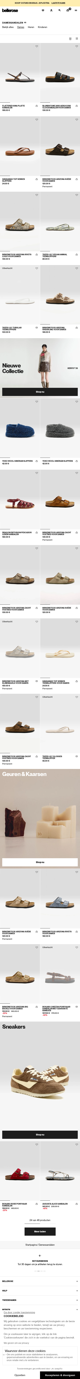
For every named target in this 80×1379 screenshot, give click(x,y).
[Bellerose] (10, 10)
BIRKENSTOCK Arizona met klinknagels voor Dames (15, 682)
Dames (20, 27)
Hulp (4, 1291)
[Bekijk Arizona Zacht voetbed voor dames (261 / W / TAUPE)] (20, 575)
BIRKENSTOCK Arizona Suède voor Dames (56, 180)
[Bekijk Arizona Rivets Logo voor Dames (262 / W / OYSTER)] (20, 221)
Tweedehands (9, 1300)
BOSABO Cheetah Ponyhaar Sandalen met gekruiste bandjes (56, 1008)
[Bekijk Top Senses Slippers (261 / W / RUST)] (20, 146)
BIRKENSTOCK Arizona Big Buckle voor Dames (15, 1008)
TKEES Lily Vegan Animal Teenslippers (54, 255)
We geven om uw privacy (16, 1343)
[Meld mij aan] (36, 327)
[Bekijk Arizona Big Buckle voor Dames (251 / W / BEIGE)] (20, 974)
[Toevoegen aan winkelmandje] (36, 105)
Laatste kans (58, 3)
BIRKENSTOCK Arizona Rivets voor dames (57, 932)
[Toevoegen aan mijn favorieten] (36, 46)
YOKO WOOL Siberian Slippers (17, 461)
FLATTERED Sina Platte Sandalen (13, 107)
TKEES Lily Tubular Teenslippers (12, 328)
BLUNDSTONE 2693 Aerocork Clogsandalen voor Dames (56, 107)
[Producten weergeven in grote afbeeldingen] (70, 39)
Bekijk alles (8, 27)
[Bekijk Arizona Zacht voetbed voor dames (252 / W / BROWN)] (20, 723)
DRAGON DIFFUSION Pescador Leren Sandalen (17, 533)
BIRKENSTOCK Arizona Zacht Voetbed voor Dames (56, 533)
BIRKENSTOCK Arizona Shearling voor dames (54, 328)
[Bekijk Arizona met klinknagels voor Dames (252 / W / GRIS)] (20, 648)
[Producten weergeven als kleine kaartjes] (77, 39)
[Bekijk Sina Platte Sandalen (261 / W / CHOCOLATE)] (20, 73)
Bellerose (7, 1281)
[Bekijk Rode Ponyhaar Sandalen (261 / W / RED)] (20, 1171)
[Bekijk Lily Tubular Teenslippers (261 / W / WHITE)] (20, 295)
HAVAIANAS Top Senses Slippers (13, 180)
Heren (31, 27)
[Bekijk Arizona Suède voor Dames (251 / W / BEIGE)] (20, 898)
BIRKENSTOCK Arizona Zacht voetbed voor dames (16, 609)
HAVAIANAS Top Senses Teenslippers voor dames (55, 682)
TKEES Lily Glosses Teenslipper (52, 757)
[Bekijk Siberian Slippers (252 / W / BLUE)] (20, 428)
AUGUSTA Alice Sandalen (55, 1204)
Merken (6, 1309)
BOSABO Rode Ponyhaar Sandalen (14, 1205)
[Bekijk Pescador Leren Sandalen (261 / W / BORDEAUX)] (20, 499)
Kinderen (42, 27)
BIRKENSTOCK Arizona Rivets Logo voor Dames (16, 255)
